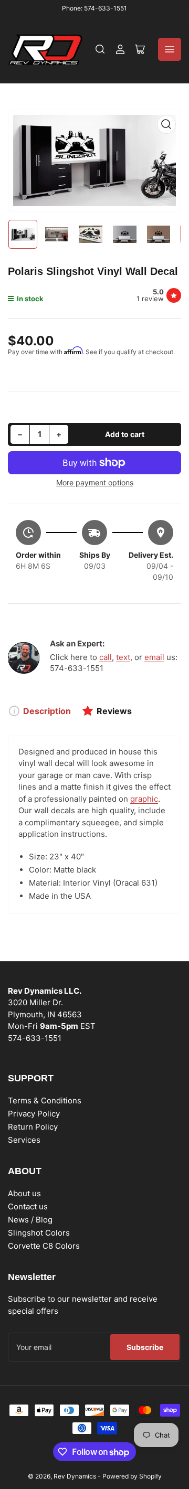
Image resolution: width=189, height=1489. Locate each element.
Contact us (28, 1206)
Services (24, 1140)
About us (24, 1193)
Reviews (114, 711)
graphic (144, 799)
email (154, 657)
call (105, 657)
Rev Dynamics (75, 1476)
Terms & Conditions (44, 1100)
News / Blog (30, 1220)
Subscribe (145, 1347)
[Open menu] (169, 49)
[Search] (100, 49)
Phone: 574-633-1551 (94, 8)
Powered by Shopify (132, 1476)
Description (47, 711)
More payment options (94, 482)
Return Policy (33, 1127)
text (123, 657)
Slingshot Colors (39, 1233)
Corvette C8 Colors (44, 1246)
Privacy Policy (34, 1114)
